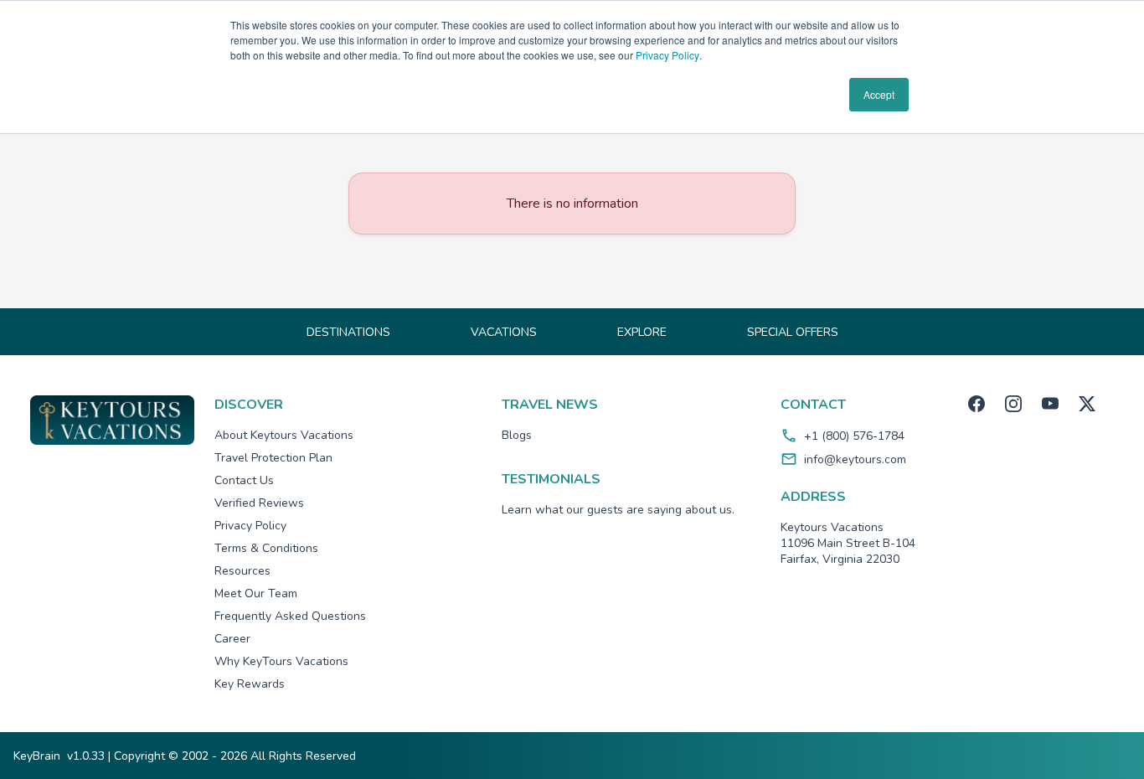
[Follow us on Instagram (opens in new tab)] (1013, 403)
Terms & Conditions (266, 548)
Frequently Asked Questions (290, 616)
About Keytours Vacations (283, 435)
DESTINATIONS (348, 332)
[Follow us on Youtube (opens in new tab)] (1050, 403)
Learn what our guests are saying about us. (618, 510)
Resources (242, 571)
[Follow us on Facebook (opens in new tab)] (976, 403)
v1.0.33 (86, 756)
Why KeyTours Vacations (281, 661)
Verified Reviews (259, 503)
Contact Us (244, 480)
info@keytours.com (855, 459)
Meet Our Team (255, 593)
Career (232, 639)
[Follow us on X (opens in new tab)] (1087, 403)
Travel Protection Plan (273, 458)
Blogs (517, 435)
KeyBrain (36, 756)
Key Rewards (249, 684)
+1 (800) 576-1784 (854, 436)
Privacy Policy (667, 55)
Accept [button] (878, 94)
